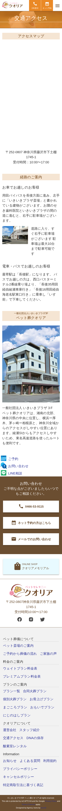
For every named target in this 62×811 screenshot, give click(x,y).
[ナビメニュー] (57, 6)
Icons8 (43, 808)
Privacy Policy (51, 801)
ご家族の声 (48, 654)
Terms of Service (28, 804)
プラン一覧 (11, 691)
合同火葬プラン (35, 691)
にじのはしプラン (17, 715)
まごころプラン (15, 707)
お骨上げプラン (42, 699)
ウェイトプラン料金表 (20, 668)
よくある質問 (30, 761)
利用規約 (49, 761)
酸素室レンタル (15, 746)
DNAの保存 (35, 738)
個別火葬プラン (15, 699)
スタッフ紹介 (29, 730)
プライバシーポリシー (20, 769)
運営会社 (9, 730)
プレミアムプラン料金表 (22, 676)
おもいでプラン (42, 707)
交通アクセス (13, 738)
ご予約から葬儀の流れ (20, 654)
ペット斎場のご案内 (18, 646)
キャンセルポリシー (18, 777)
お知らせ (10, 761)
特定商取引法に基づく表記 (23, 785)
